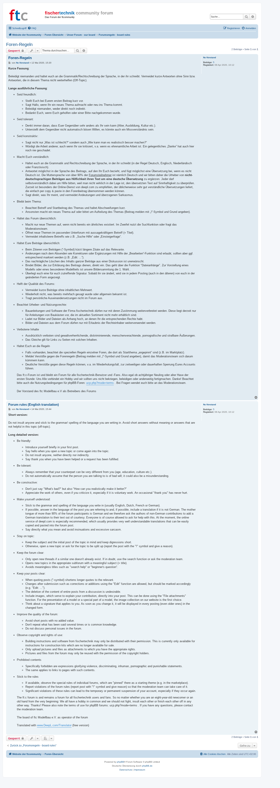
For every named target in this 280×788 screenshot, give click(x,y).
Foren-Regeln (19, 44)
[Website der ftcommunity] (26, 14)
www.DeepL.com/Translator (54, 725)
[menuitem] (32, 28)
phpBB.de (147, 766)
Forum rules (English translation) (33, 404)
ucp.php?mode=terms (100, 382)
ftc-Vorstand (209, 57)
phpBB (120, 762)
